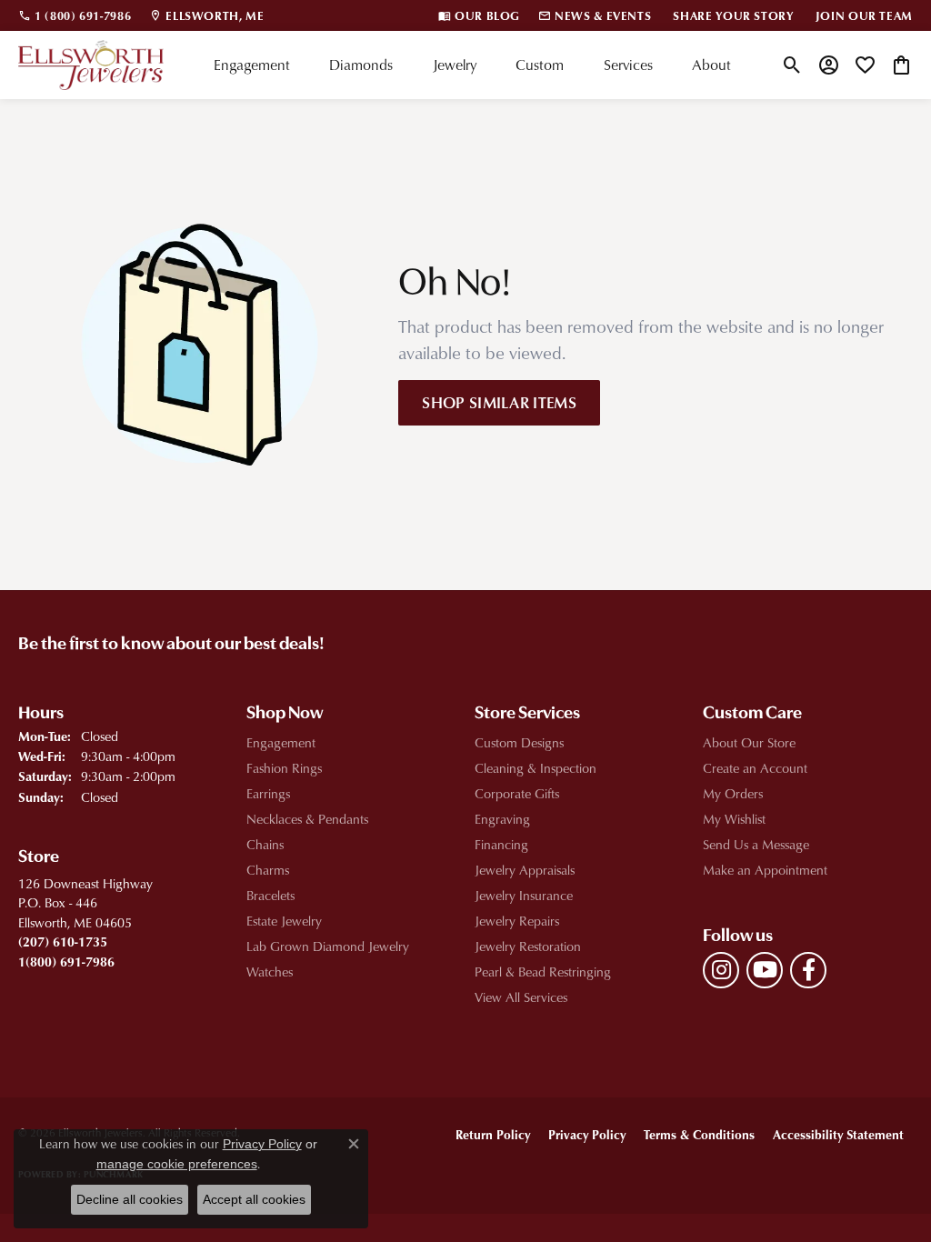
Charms (267, 869)
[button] (792, 64)
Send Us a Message (756, 844)
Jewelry (454, 65)
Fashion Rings (284, 767)
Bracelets (270, 895)
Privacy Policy (587, 1134)
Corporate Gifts (517, 793)
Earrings (268, 793)
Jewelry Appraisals (525, 869)
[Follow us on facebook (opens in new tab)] (808, 970)
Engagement (252, 65)
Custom (540, 65)
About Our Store (749, 742)
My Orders (733, 793)
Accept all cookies (254, 1199)
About (711, 65)
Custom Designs (519, 742)
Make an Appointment (765, 869)
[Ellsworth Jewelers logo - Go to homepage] (91, 65)
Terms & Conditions (699, 1134)
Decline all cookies (129, 1199)
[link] (74, 15)
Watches (269, 971)
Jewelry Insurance (524, 895)
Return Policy (492, 1134)
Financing (501, 844)
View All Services (521, 997)
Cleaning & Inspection (535, 767)
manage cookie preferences (176, 1164)
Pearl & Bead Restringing (543, 971)
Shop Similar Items (499, 402)
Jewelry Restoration (528, 946)
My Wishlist (734, 818)
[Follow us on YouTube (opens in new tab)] (764, 970)
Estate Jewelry (284, 920)
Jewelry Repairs (517, 920)
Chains (265, 844)
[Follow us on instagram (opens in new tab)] (721, 970)
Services (628, 65)
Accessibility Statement (838, 1134)
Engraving (502, 818)
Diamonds (361, 65)
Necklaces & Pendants (307, 818)
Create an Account (755, 767)
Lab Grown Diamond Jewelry (327, 946)
